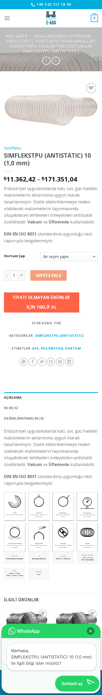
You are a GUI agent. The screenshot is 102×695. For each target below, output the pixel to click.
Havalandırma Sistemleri (62, 36)
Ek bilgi (11, 407)
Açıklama (13, 397)
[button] (90, 631)
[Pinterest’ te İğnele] (60, 362)
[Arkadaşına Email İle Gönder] (51, 362)
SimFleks (12, 148)
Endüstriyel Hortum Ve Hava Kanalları (51, 41)
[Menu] (7, 18)
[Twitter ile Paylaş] (42, 362)
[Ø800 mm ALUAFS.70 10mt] (26, 623)
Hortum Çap (14, 256)
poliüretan (52, 348)
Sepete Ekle (48, 275)
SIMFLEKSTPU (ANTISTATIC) (51, 51)
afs (35, 348)
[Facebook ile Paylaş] (33, 362)
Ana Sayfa (16, 36)
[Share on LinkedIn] (69, 362)
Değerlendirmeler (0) (24, 418)
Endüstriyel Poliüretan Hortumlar (51, 46)
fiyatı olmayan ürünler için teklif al (41, 302)
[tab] (51, 397)
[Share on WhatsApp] (23, 362)
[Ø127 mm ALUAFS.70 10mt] (76, 623)
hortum (73, 348)
